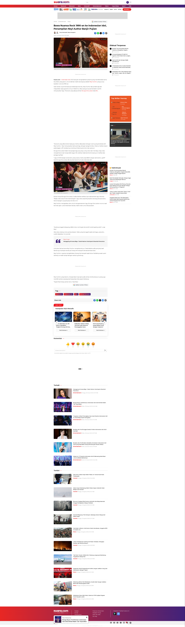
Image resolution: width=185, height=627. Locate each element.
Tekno (107, 6)
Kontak (76, 612)
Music (69, 21)
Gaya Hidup (115, 6)
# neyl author (59, 294)
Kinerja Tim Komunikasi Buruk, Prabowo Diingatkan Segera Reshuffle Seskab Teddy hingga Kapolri (120, 172)
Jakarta (106, 9)
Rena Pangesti (71, 32)
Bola (79, 6)
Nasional (63, 6)
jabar (111, 9)
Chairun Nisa (123, 102)
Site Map (95, 616)
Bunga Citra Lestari (87, 90)
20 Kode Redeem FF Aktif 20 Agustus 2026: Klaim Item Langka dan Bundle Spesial (121, 56)
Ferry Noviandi (63, 32)
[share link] (106, 33)
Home (55, 6)
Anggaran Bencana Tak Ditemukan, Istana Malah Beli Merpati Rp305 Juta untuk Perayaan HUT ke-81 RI (119, 199)
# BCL (76, 294)
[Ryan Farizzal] (115, 118)
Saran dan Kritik (96, 614)
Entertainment (97, 6)
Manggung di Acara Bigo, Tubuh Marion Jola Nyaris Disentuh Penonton (84, 241)
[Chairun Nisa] (115, 103)
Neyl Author (93, 81)
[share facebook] (95, 33)
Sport (123, 6)
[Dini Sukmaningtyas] (116, 108)
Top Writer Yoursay (119, 98)
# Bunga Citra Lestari (85, 294)
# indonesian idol (68, 294)
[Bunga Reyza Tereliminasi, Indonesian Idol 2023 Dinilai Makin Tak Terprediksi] (58, 619)
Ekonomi (72, 6)
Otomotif (86, 6)
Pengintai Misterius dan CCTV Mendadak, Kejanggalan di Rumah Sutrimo (120, 142)
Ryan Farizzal (124, 117)
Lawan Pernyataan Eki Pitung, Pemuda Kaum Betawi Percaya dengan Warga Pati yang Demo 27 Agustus (120, 185)
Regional (126, 9)
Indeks (131, 6)
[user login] (127, 2)
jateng (120, 9)
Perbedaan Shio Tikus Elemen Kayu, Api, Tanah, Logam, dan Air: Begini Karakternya (121, 73)
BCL (97, 90)
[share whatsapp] (98, 33)
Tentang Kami (78, 614)
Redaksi (76, 611)
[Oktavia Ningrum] (116, 114)
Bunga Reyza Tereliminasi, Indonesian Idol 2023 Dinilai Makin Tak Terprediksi (74, 620)
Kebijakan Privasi (97, 612)
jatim (115, 9)
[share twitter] (100, 33)
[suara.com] (61, 2)
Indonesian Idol (65, 79)
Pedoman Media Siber (98, 611)
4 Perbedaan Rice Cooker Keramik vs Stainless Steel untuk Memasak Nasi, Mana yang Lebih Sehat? (121, 67)
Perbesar (104, 39)
